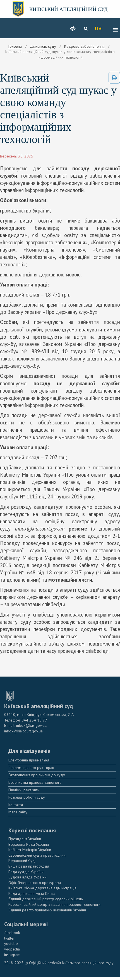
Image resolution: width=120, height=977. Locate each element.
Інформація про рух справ (31, 767)
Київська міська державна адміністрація (42, 887)
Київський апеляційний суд (68, 9)
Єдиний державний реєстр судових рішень (45, 898)
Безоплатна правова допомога (34, 782)
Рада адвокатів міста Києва (31, 893)
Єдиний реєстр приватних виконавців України (47, 909)
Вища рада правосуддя (28, 866)
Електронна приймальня (28, 760)
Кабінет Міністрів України (29, 849)
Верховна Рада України (28, 844)
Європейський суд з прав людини (37, 855)
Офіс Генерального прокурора (34, 882)
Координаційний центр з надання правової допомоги (54, 904)
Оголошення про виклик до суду (36, 774)
